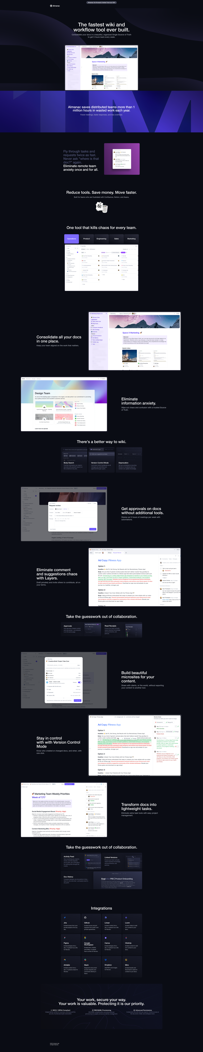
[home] (55, 5)
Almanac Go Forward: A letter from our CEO (101, 2)
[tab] (71, 239)
